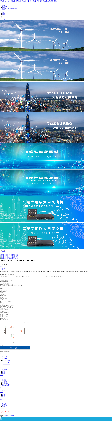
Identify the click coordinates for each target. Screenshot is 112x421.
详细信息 (3, 267)
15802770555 (2, 399)
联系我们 (3, 373)
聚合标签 (3, 395)
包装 (3, 269)
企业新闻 (3, 390)
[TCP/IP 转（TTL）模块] (6, 360)
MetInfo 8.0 (5, 415)
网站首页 (3, 5)
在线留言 (3, 371)
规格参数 (3, 268)
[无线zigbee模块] (4, 356)
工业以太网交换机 (5, 379)
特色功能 (1, 392)
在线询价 (1, 266)
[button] (2, 19)
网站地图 (3, 394)
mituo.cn (12, 415)
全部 (3, 11)
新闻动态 (1, 387)
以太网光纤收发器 (5, 383)
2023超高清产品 (4, 369)
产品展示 (1, 375)
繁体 (1, 416)
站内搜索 (3, 396)
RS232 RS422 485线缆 (5, 385)
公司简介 (3, 370)
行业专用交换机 (4, 381)
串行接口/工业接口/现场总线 (6, 384)
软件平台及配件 (4, 382)
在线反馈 (3, 372)
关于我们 (1, 367)
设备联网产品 (4, 380)
